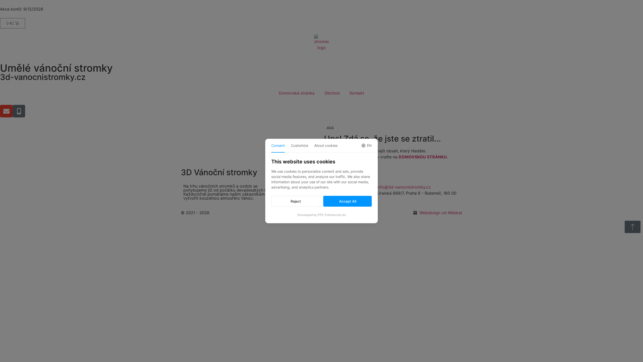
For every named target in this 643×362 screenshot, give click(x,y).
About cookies (326, 145)
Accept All (347, 201)
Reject (296, 201)
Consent (278, 145)
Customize (299, 145)
